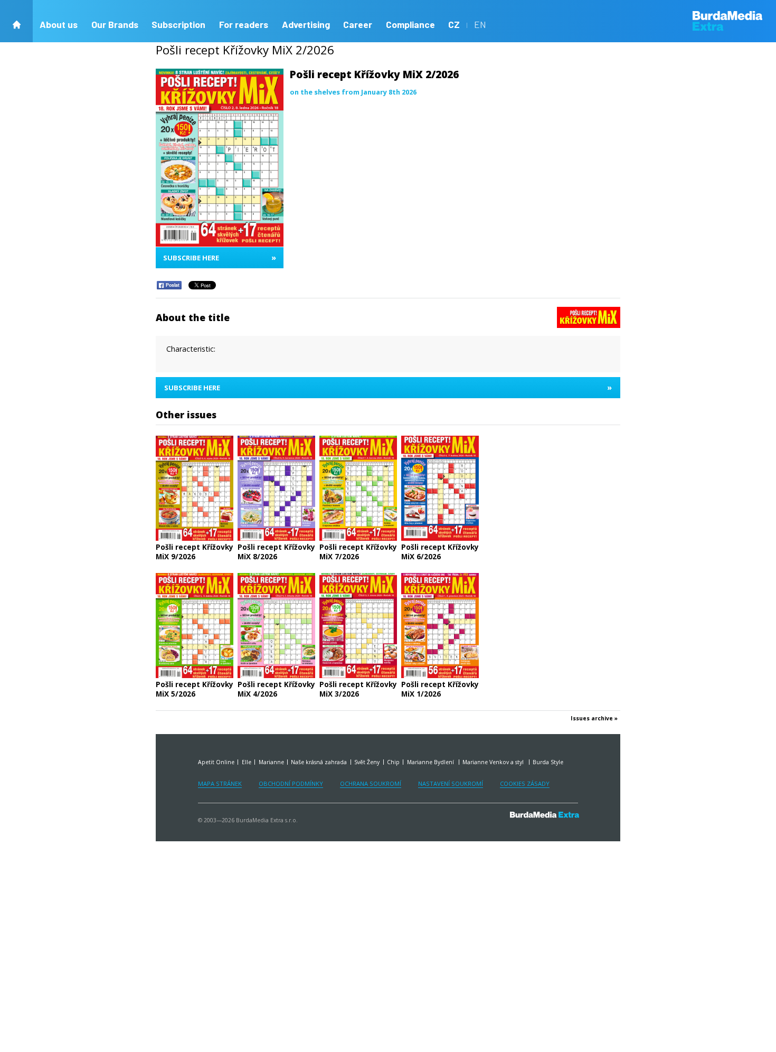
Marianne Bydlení (431, 762)
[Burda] (734, 21)
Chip (393, 762)
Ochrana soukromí (370, 783)
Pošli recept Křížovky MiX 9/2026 (194, 551)
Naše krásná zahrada (319, 762)
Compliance (410, 24)
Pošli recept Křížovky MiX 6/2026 (440, 551)
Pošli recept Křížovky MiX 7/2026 (358, 551)
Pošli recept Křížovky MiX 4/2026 (276, 689)
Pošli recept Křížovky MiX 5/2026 (194, 689)
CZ (454, 24)
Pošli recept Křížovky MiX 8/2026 (276, 551)
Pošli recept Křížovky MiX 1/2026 (440, 689)
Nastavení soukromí (450, 783)
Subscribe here (219, 257)
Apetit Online (216, 762)
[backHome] (16, 21)
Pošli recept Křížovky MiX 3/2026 (358, 689)
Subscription (178, 24)
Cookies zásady (525, 783)
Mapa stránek (220, 783)
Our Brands (114, 24)
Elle (246, 762)
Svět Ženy (367, 762)
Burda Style (548, 762)
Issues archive (592, 718)
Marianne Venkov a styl (493, 762)
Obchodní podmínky (291, 783)
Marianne (271, 762)
